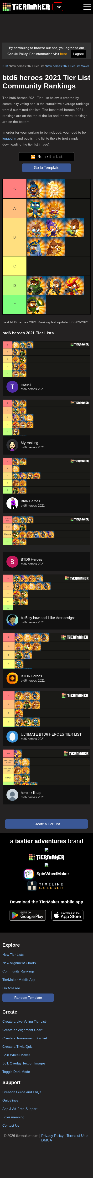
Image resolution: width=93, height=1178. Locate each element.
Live (58, 7)
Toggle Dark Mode (16, 1072)
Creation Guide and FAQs (21, 1092)
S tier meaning (13, 1117)
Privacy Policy (52, 1136)
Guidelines (10, 1100)
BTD (5, 66)
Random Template (28, 997)
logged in (9, 138)
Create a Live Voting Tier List (24, 1021)
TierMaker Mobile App (18, 980)
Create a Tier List (46, 824)
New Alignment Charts (19, 963)
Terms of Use (77, 1136)
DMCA (46, 1140)
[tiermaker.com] (26, 6)
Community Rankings (18, 971)
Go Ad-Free (11, 988)
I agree (78, 54)
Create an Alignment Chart (22, 1030)
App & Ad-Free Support (19, 1109)
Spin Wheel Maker (16, 1055)
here (63, 54)
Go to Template (46, 168)
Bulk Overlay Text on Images (24, 1063)
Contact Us (10, 1125)
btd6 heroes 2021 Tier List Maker (67, 66)
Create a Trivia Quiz (17, 1046)
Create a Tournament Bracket (24, 1038)
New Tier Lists (13, 954)
